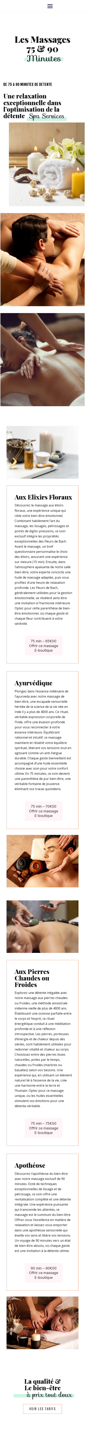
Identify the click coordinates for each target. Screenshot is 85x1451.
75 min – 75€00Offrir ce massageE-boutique (43, 1128)
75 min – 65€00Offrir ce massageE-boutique (43, 645)
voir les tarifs (42, 1408)
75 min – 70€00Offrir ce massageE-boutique (43, 811)
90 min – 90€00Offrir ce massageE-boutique (43, 1273)
